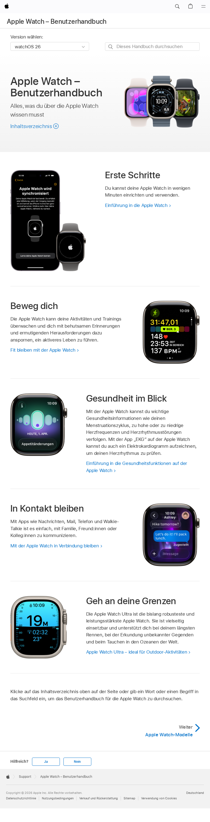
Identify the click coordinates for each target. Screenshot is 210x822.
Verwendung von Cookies (159, 798)
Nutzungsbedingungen (58, 798)
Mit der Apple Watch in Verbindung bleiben (54, 545)
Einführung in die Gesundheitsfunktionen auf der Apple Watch (136, 467)
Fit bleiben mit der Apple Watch (42, 350)
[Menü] (203, 6)
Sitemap (129, 798)
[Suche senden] (111, 47)
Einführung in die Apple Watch (136, 205)
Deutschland (195, 793)
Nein (77, 762)
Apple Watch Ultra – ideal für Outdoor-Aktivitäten (136, 652)
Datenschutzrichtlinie (21, 798)
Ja (46, 762)
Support (25, 777)
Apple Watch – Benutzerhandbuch (57, 21)
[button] (177, 6)
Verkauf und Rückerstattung (98, 798)
